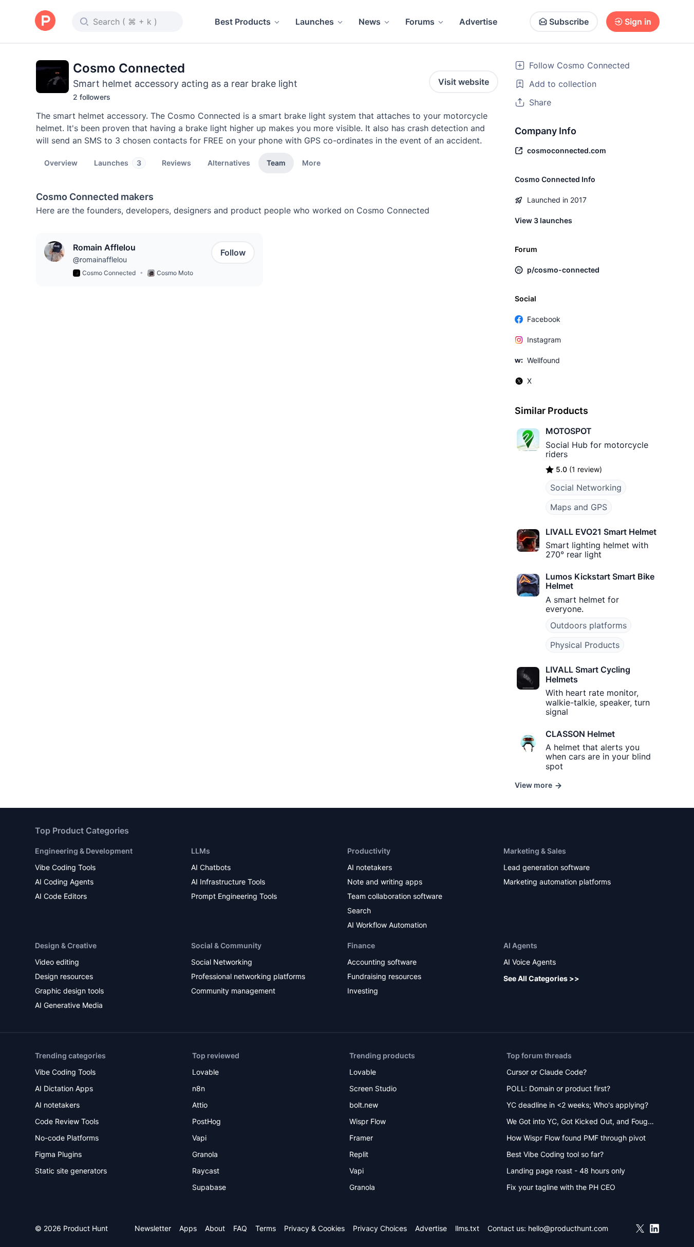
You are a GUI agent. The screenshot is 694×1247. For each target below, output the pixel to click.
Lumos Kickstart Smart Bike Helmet (600, 581)
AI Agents (520, 945)
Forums (420, 21)
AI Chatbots (211, 867)
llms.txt (467, 1228)
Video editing (57, 961)
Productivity (368, 850)
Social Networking (586, 487)
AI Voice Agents (529, 961)
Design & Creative (66, 945)
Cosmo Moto (175, 273)
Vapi (199, 1137)
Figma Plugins (58, 1154)
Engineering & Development (84, 850)
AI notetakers (369, 867)
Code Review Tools (67, 1121)
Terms (265, 1228)
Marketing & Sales (534, 850)
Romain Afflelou (104, 247)
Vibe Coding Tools (65, 867)
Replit (358, 1154)
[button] (311, 162)
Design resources (64, 976)
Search (359, 910)
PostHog (206, 1121)
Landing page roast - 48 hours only (566, 1170)
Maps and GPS (578, 507)
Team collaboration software (394, 896)
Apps (188, 1228)
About (215, 1228)
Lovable (205, 1072)
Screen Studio (373, 1088)
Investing (362, 990)
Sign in (638, 21)
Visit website (463, 82)
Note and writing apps (384, 881)
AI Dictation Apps (64, 1088)
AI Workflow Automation (387, 924)
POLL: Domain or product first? (558, 1088)
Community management (233, 990)
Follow (233, 252)
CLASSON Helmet (580, 734)
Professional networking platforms (248, 976)
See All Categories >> (541, 978)
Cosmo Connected (109, 273)
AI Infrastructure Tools (228, 881)
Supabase (209, 1187)
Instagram (544, 339)
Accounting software (382, 961)
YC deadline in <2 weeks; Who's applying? (577, 1104)
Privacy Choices (380, 1228)
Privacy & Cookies (314, 1228)
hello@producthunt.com (568, 1228)
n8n (198, 1088)
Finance (361, 945)
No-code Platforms (67, 1137)
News (370, 21)
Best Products (243, 21)
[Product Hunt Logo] (45, 21)
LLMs (200, 850)
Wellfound (543, 360)
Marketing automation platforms (557, 881)
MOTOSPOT (569, 431)
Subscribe (569, 21)
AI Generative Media (69, 1005)
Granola (205, 1154)
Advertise (478, 21)
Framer (361, 1137)
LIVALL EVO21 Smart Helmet (601, 532)
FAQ (240, 1228)
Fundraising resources (384, 976)
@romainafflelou (100, 259)
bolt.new (363, 1104)
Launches (314, 21)
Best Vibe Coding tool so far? (555, 1154)
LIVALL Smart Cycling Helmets (588, 674)
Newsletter (153, 1228)
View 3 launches (543, 220)
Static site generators (71, 1170)
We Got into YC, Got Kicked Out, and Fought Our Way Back (580, 1122)
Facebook (543, 319)
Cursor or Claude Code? (547, 1072)
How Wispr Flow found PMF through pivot (576, 1137)
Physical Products (585, 645)
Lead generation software (546, 867)
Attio (200, 1104)
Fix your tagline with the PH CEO (561, 1187)
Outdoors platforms (588, 625)
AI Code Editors (61, 896)
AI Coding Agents (64, 881)
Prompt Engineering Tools (234, 896)
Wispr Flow (367, 1121)
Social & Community (226, 945)
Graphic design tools (69, 990)
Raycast (205, 1170)
